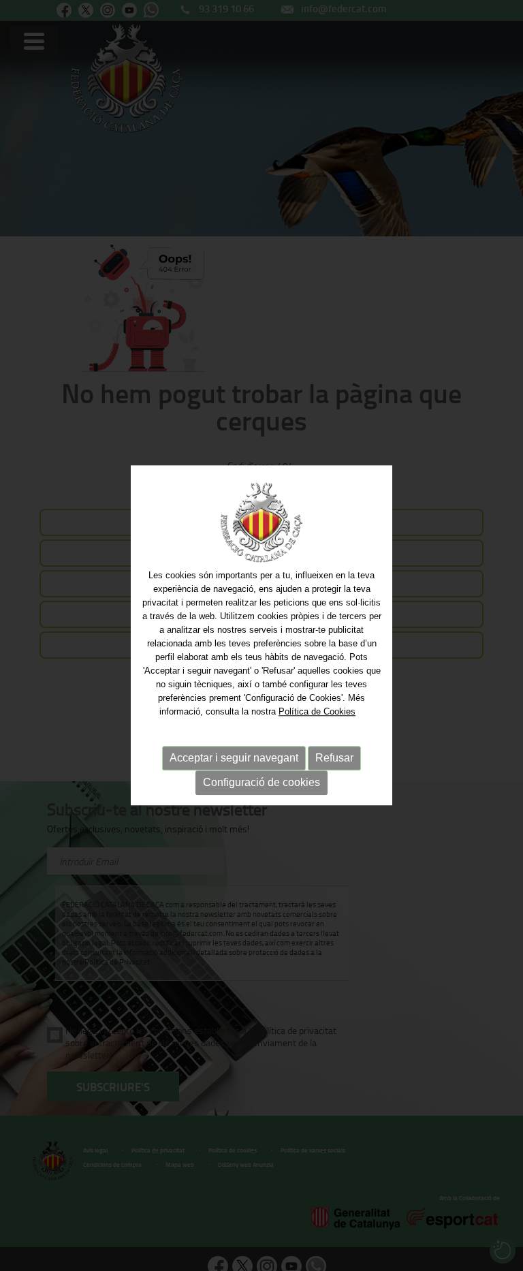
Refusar (334, 758)
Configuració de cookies (261, 782)
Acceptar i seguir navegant (234, 758)
